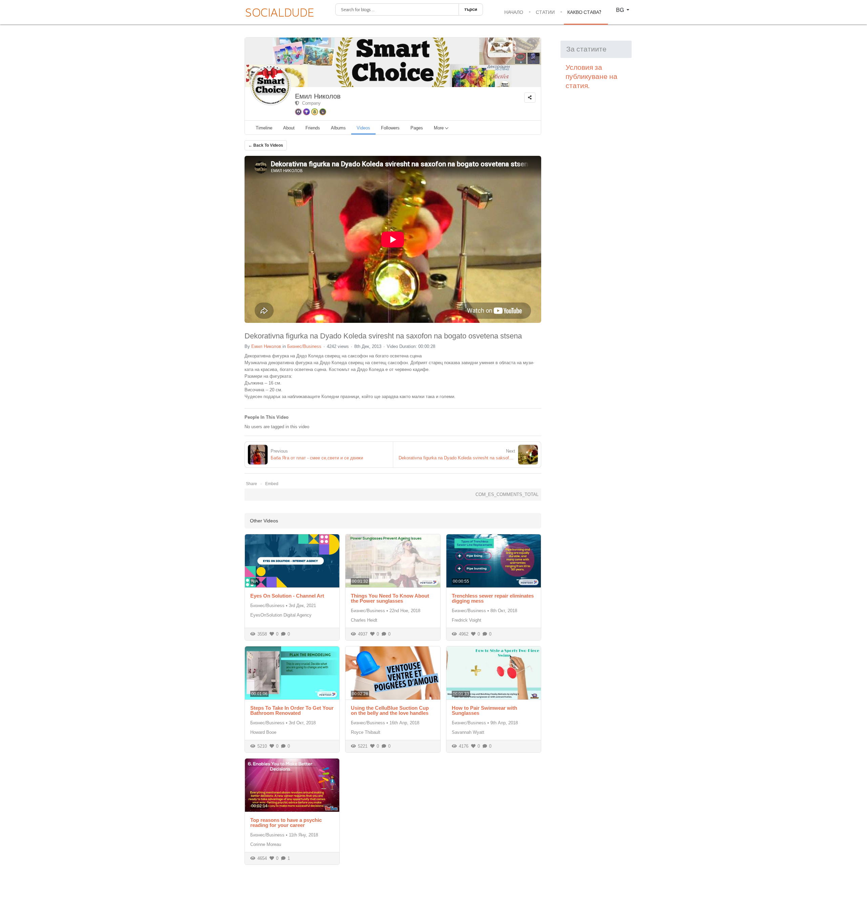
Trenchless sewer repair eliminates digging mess (493, 598)
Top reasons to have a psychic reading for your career (286, 822)
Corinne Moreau (265, 844)
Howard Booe (263, 732)
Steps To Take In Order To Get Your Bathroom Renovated (292, 710)
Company (310, 103)
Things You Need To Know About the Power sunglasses (390, 598)
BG (620, 10)
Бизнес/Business (304, 346)
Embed (271, 483)
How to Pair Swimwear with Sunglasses (484, 710)
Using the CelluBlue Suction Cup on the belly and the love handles (390, 710)
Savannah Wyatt (468, 732)
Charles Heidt (364, 620)
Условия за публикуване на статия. (591, 76)
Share (251, 483)
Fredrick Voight (466, 620)
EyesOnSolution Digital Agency (281, 615)
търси (470, 9)
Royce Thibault (365, 732)
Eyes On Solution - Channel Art (287, 596)
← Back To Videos (265, 145)
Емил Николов (318, 96)
